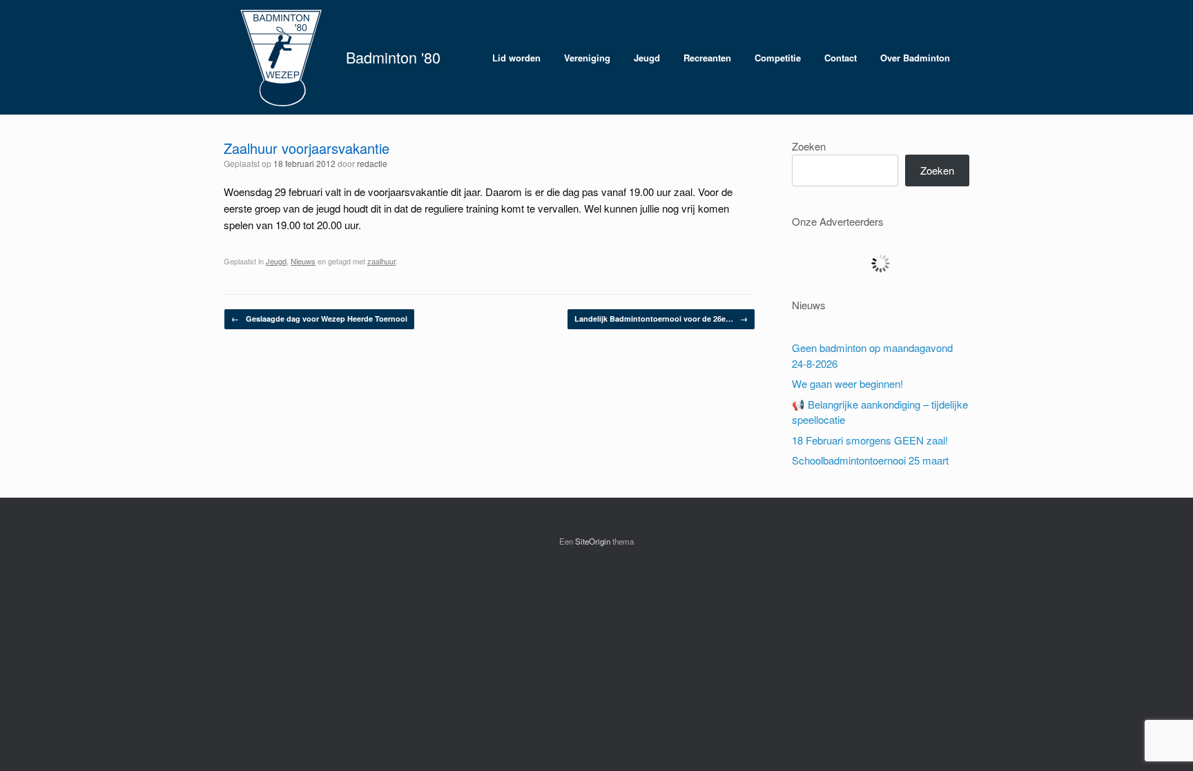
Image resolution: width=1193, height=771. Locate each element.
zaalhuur (381, 260)
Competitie (778, 57)
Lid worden (516, 57)
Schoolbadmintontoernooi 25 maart (870, 460)
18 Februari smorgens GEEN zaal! (870, 440)
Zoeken (809, 146)
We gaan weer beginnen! (847, 383)
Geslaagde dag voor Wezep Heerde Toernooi (319, 318)
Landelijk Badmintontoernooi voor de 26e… (661, 318)
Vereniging (587, 57)
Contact (840, 57)
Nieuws (303, 260)
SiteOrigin (592, 541)
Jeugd (647, 57)
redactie (372, 163)
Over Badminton (915, 57)
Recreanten (707, 57)
